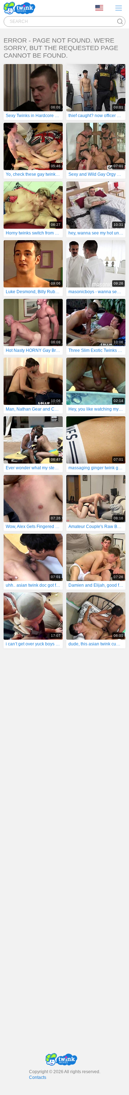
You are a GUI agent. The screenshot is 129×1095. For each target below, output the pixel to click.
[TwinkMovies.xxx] (21, 8)
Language (101, 8)
